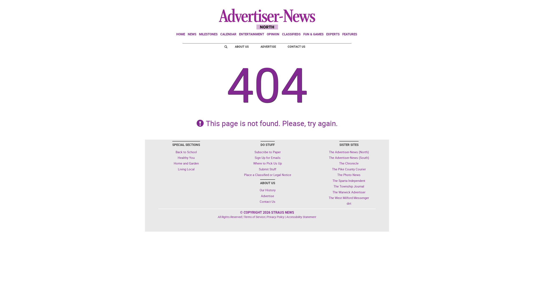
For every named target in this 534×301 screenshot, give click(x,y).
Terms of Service (254, 217)
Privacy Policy (276, 217)
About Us (242, 46)
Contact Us (296, 46)
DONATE (377, 4)
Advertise (268, 46)
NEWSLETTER (354, 4)
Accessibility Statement (301, 217)
